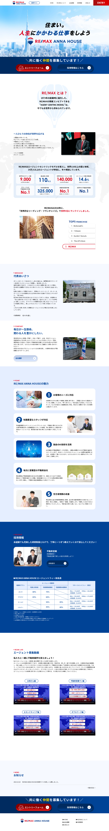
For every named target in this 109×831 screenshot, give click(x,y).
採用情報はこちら (75, 67)
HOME (51, 3)
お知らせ (87, 3)
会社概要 (71, 3)
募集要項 (52, 563)
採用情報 (79, 3)
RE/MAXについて (61, 3)
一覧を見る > (91, 787)
